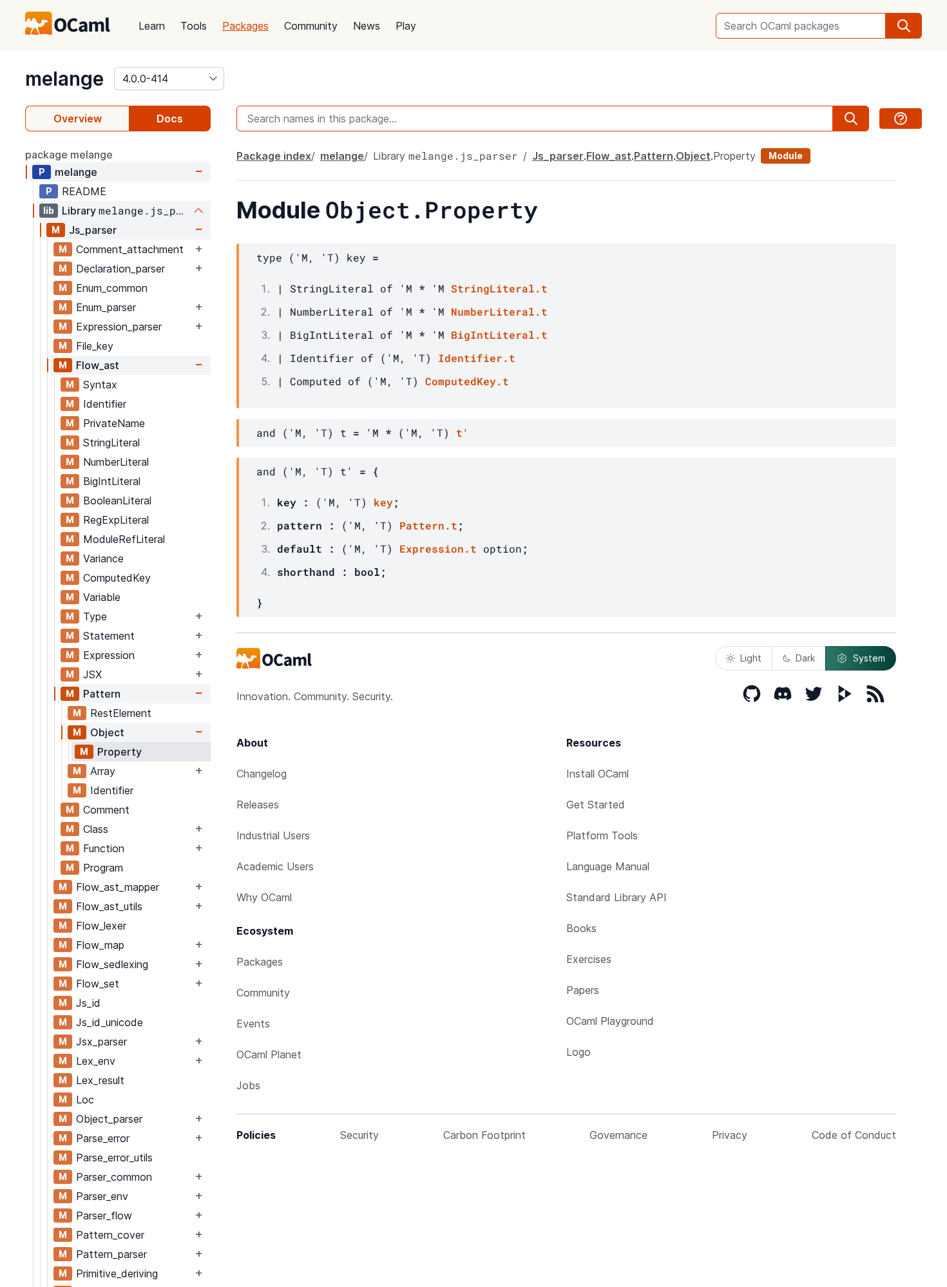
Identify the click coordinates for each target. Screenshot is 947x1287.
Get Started (595, 804)
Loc (85, 1099)
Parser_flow (104, 1215)
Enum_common (112, 287)
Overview (77, 118)
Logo (578, 1051)
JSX (92, 674)
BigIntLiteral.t (499, 334)
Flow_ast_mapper (117, 887)
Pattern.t (428, 525)
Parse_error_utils (114, 1157)
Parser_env (102, 1196)
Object (107, 732)
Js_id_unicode (109, 1022)
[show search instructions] (900, 118)
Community (311, 25)
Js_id (88, 1002)
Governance (618, 1135)
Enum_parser (106, 307)
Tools (193, 25)
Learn (152, 25)
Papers (582, 990)
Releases (257, 804)
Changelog (261, 773)
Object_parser (109, 1118)
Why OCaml (264, 897)
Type (95, 616)
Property (119, 751)
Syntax (100, 384)
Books (581, 928)
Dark (805, 658)
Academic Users (275, 866)
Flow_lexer (101, 925)
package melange (69, 154)
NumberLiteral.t (499, 311)
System (869, 658)
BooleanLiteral (117, 500)
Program (103, 867)
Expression (109, 655)
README (84, 191)
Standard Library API (616, 897)
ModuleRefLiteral (124, 539)
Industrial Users (273, 835)
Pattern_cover (110, 1234)
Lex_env (95, 1060)
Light (750, 658)
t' (462, 432)
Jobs (248, 1085)
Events (253, 1023)
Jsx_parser (101, 1041)
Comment (106, 809)
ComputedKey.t (467, 381)
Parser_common (114, 1176)
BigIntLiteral (111, 481)
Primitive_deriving (117, 1273)
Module (786, 155)
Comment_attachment (130, 249)
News (366, 25)
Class (95, 829)
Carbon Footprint (484, 1135)
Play (406, 25)
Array (102, 771)
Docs (170, 118)
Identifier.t (476, 358)
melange (64, 78)
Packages (245, 25)
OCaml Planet (268, 1054)
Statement (109, 635)
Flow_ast (97, 365)
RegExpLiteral (116, 519)
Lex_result (100, 1080)
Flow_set (97, 983)
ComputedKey (117, 577)
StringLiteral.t (499, 288)
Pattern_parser (111, 1254)
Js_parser (93, 230)
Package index (273, 155)
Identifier (104, 403)
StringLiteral (111, 442)
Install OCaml (597, 773)
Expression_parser (119, 326)
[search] (904, 26)
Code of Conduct (854, 1135)
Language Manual (607, 866)
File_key (94, 345)
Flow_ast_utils (109, 906)
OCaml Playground (610, 1021)
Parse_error (102, 1138)
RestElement (120, 713)
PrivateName (114, 423)
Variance (103, 558)
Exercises (588, 959)
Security (359, 1135)
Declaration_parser (120, 268)
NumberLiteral (116, 461)
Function (103, 848)
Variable (101, 597)
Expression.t (438, 548)
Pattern (101, 693)
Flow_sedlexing (112, 964)
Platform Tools (602, 835)
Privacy (729, 1135)
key (383, 502)
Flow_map (100, 945)
